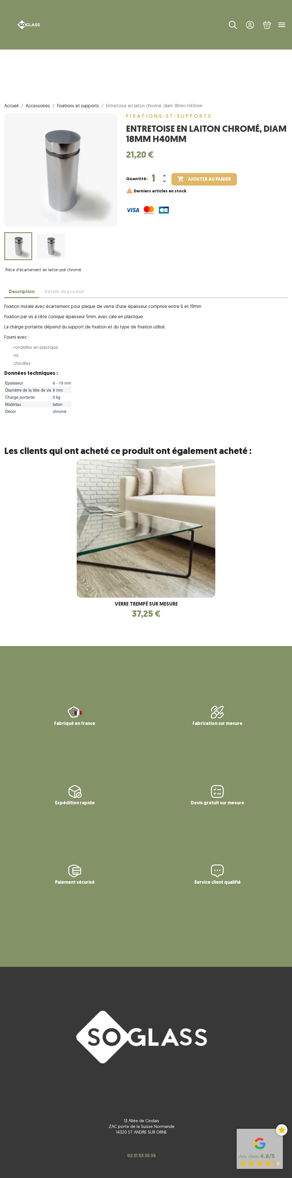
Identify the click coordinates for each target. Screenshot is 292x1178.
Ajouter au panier (204, 179)
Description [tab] (22, 292)
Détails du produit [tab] (64, 292)
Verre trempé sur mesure (146, 604)
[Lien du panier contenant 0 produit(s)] (267, 24)
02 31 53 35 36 (141, 1156)
